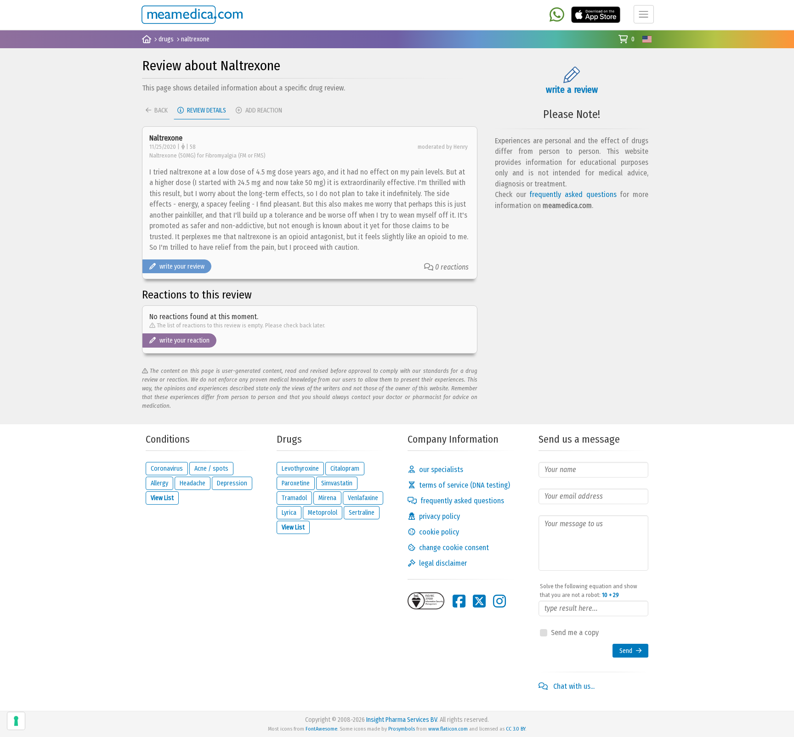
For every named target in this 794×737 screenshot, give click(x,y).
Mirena (327, 498)
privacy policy (439, 516)
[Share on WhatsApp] (557, 15)
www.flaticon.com (448, 729)
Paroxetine (296, 483)
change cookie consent (454, 547)
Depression (232, 483)
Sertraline (361, 513)
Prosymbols (401, 729)
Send (625, 651)
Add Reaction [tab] (263, 110)
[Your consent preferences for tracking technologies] (16, 721)
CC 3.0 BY (515, 729)
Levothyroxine (300, 469)
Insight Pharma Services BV (401, 720)
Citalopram (344, 469)
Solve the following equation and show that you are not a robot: (588, 591)
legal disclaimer (443, 563)
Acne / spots (211, 469)
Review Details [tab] (206, 110)
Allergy (159, 483)
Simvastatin (336, 483)
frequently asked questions (572, 194)
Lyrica (289, 513)
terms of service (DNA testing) (464, 485)
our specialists (441, 469)
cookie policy (439, 532)
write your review (181, 266)
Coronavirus (167, 469)
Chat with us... (573, 686)
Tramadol (294, 498)
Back (160, 110)
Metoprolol (322, 513)
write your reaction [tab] (184, 340)
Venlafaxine (363, 498)
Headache (192, 483)
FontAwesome (321, 729)
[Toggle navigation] (644, 14)
